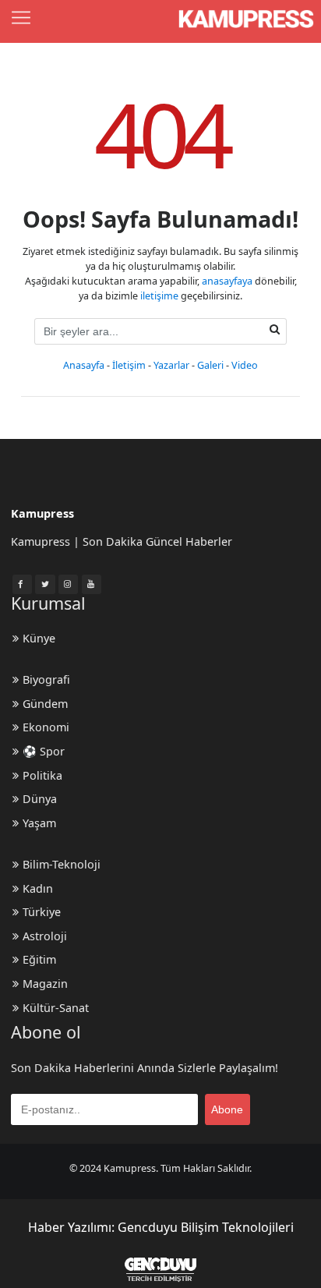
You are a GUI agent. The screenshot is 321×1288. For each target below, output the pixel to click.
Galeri (210, 365)
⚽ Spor (44, 751)
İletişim (129, 365)
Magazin (45, 983)
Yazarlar (171, 365)
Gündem (45, 703)
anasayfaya (227, 281)
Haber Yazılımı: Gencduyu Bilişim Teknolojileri (161, 1227)
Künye (39, 638)
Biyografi (46, 679)
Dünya (40, 798)
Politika (42, 775)
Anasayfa (83, 365)
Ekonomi (46, 727)
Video (244, 365)
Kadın (38, 888)
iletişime (159, 296)
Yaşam (39, 823)
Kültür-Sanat (56, 1007)
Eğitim (39, 959)
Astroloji (45, 936)
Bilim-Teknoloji (62, 864)
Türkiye (42, 911)
